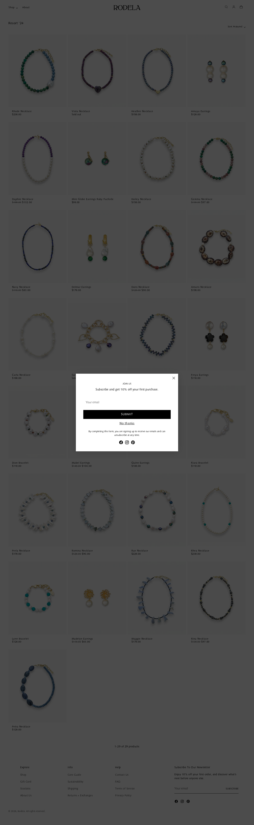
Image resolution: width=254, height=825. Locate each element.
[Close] (174, 378)
